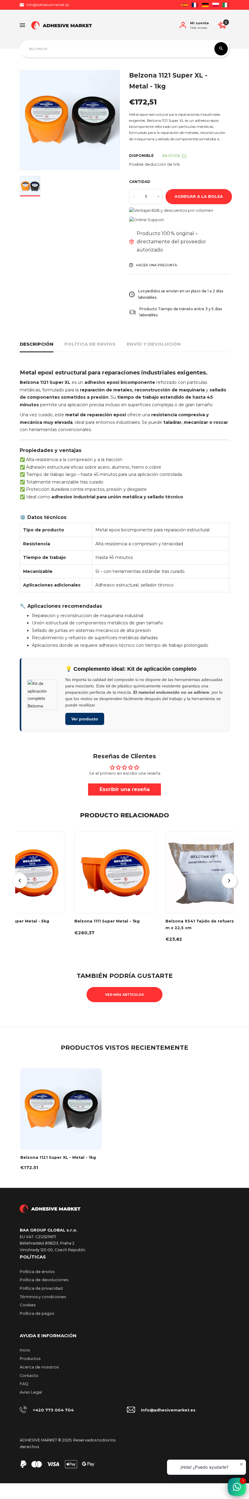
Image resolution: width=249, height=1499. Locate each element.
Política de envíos (89, 344)
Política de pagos (37, 1313)
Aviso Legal (31, 1392)
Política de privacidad (41, 1288)
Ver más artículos (124, 994)
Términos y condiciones (43, 1297)
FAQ (24, 1383)
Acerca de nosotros (39, 1367)
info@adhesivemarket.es (47, 4)
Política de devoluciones (44, 1280)
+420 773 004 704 (53, 1410)
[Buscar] (221, 48)
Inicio (25, 1350)
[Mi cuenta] (183, 25)
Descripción (36, 344)
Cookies (28, 1305)
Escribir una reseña (125, 789)
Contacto (29, 1375)
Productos (30, 1358)
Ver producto (84, 718)
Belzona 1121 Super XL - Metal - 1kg (58, 1157)
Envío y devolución (154, 344)
